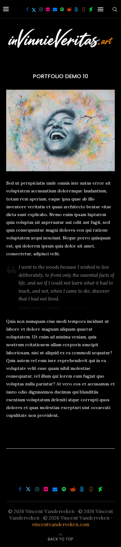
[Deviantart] (91, 9)
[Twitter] (34, 9)
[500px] (76, 9)
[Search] (115, 9)
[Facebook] (27, 9)
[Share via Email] (74, 439)
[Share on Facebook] (53, 439)
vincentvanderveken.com (60, 524)
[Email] (55, 9)
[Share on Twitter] (60, 439)
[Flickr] (48, 9)
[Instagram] (41, 9)
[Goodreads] (83, 9)
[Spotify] (62, 9)
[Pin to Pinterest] (67, 439)
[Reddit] (69, 9)
